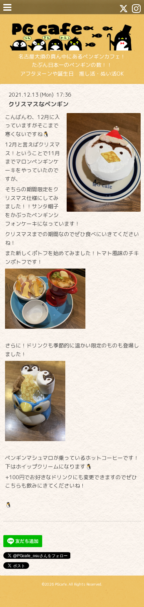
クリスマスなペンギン (38, 104)
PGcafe (61, 584)
